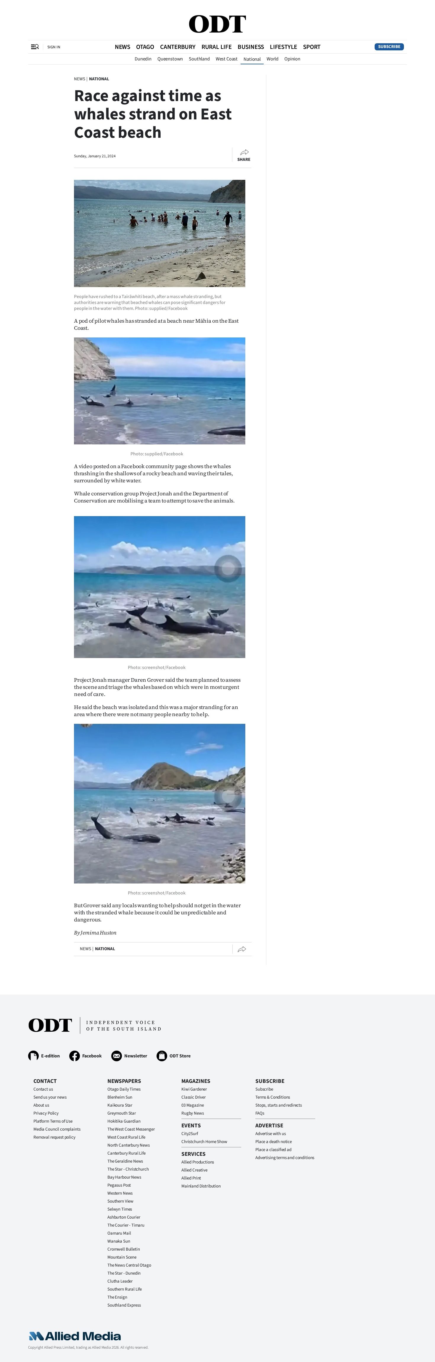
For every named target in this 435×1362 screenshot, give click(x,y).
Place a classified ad (273, 1150)
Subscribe (389, 47)
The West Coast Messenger (130, 1129)
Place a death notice (273, 1142)
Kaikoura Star (119, 1105)
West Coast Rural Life (126, 1137)
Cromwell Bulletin (123, 1249)
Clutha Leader (120, 1281)
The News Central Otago (129, 1265)
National (252, 59)
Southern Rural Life (124, 1289)
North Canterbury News (128, 1145)
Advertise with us (270, 1134)
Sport (311, 46)
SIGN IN (53, 47)
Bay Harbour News (124, 1177)
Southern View (120, 1201)
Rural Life (217, 46)
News (122, 46)
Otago (145, 46)
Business (251, 46)
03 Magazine (192, 1105)
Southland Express (124, 1305)
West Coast (227, 59)
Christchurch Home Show (204, 1142)
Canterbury (178, 46)
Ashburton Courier (123, 1217)
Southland (199, 59)
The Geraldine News (125, 1161)
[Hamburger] (35, 47)
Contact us (43, 1089)
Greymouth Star (121, 1113)
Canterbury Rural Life (126, 1153)
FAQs (259, 1113)
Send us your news (49, 1097)
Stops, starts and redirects (278, 1105)
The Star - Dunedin (124, 1273)
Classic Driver (193, 1097)
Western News (120, 1193)
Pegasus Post (119, 1185)
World (272, 59)
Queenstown (170, 59)
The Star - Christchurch (128, 1169)
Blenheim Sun (119, 1097)
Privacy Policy (46, 1113)
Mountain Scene (121, 1257)
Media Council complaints (56, 1129)
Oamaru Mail (119, 1233)
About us (41, 1105)
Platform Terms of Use (52, 1121)
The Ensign (117, 1297)
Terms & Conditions (272, 1097)
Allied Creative (194, 1170)
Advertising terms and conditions (284, 1158)
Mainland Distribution (201, 1186)
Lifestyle (283, 46)
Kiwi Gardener (194, 1089)
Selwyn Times (119, 1209)
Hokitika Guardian (123, 1121)
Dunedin (143, 59)
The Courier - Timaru (125, 1225)
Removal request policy (54, 1137)
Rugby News (192, 1113)
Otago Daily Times (123, 1089)
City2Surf (189, 1134)
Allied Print (191, 1178)
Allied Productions (197, 1162)
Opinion (292, 59)
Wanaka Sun (118, 1241)
